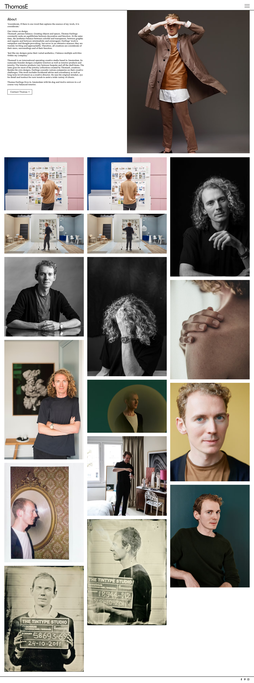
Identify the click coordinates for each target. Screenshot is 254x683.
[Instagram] (248, 679)
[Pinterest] (244, 679)
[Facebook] (241, 679)
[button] (247, 6)
